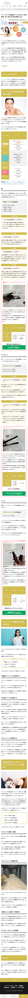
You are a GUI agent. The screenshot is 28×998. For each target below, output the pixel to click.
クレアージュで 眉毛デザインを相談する (14, 347)
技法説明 (26, 6)
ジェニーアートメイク (17, 990)
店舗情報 (15, 6)
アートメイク (4, 79)
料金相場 (10, 649)
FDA (17, 923)
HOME (3, 9)
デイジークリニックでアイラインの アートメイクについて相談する (14, 493)
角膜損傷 (15, 801)
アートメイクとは (4, 6)
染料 (11, 79)
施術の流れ (20, 6)
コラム (8, 9)
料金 (10, 6)
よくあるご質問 (20, 987)
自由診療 (3, 50)
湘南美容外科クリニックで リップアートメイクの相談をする (14, 613)
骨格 (23, 897)
